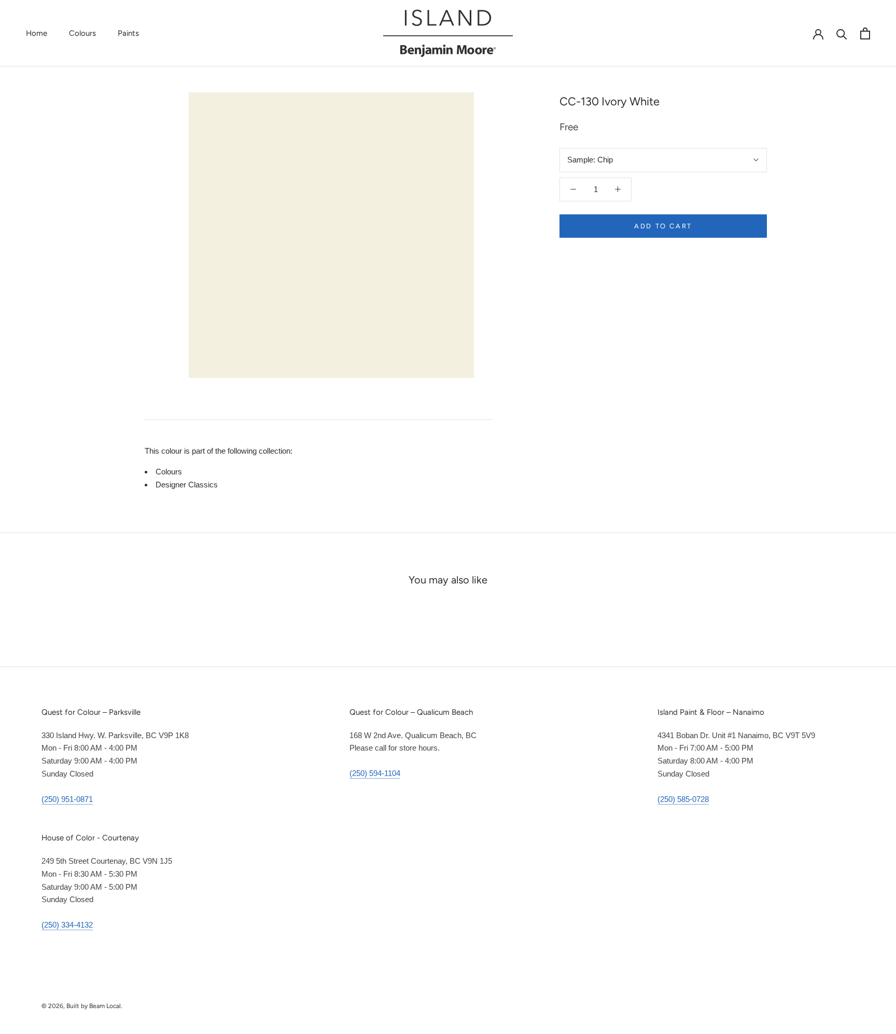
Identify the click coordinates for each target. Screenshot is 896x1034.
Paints (128, 33)
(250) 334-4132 (67, 924)
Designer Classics (187, 484)
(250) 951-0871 (67, 799)
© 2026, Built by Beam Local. (81, 1006)
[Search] (841, 33)
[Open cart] (865, 33)
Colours (82, 33)
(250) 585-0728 (683, 799)
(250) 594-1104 (374, 773)
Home (36, 33)
